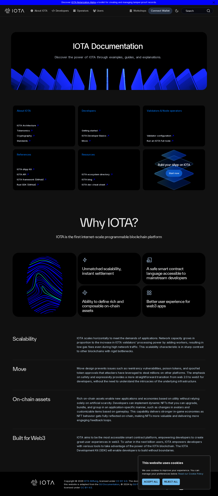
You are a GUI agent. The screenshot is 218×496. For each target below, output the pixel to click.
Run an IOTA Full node (158, 140)
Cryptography (24, 135)
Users (100, 10)
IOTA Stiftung (91, 481)
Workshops (139, 10)
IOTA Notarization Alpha (83, 2)
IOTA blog (87, 179)
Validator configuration (159, 135)
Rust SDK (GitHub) (26, 184)
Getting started (90, 130)
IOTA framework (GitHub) (30, 179)
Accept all (151, 481)
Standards (22, 140)
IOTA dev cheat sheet (93, 184)
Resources (88, 154)
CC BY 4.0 (121, 481)
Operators (82, 10)
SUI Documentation (109, 484)
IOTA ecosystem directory (96, 174)
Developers (62, 10)
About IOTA (41, 10)
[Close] (213, 2)
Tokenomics (23, 130)
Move (85, 140)
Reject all (171, 481)
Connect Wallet (160, 10)
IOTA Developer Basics (94, 135)
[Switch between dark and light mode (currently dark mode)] (176, 10)
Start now (174, 173)
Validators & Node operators (164, 110)
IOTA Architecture (26, 125)
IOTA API (21, 174)
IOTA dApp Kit (24, 169)
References (24, 154)
